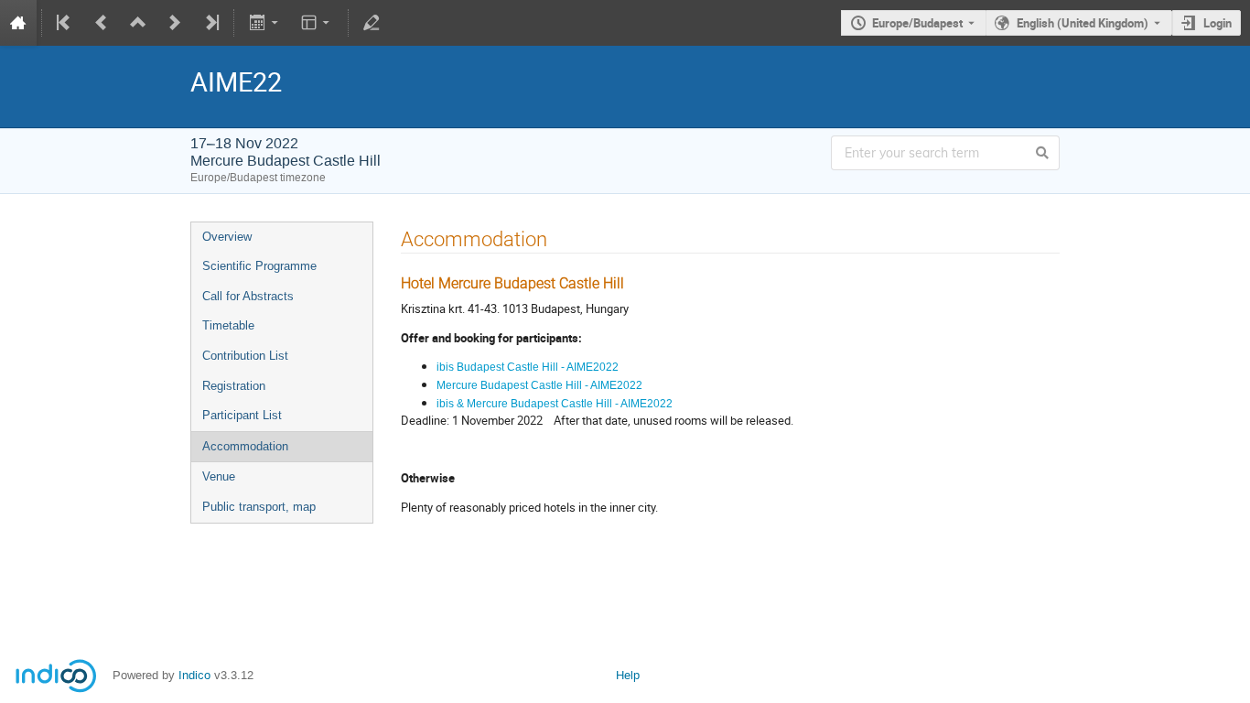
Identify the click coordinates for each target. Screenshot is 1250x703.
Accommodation (245, 446)
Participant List (242, 415)
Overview (227, 236)
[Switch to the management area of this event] (371, 23)
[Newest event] (210, 23)
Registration (233, 386)
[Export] (265, 23)
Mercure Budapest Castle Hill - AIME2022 (539, 385)
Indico (194, 675)
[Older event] (101, 23)
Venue (218, 476)
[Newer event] (174, 23)
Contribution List (245, 355)
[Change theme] (317, 23)
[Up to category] (138, 23)
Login (1217, 23)
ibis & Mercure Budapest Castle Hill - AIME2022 (554, 403)
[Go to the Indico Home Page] (18, 23)
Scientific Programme (259, 266)
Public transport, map (259, 507)
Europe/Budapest (917, 23)
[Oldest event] (65, 23)
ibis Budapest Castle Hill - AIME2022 (527, 367)
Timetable (228, 325)
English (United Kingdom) (1082, 23)
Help (628, 675)
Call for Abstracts (248, 296)
